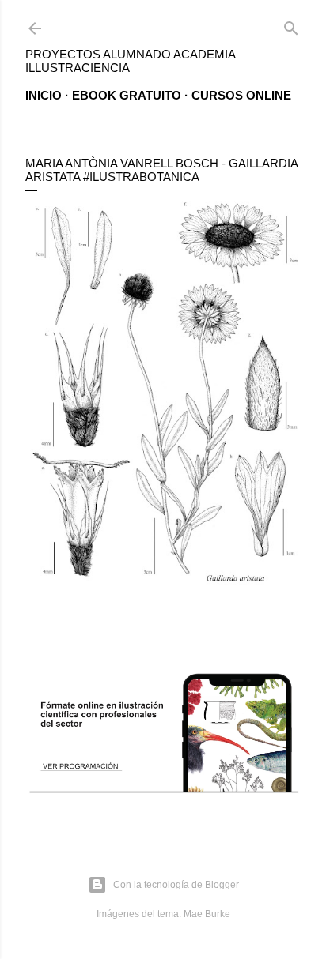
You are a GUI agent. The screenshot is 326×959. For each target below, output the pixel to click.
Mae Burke (207, 914)
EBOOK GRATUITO (126, 95)
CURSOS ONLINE (241, 95)
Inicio (43, 95)
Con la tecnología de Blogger (176, 884)
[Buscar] (291, 24)
